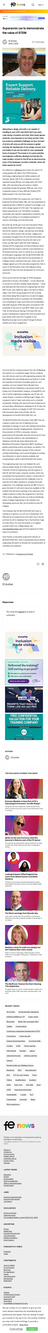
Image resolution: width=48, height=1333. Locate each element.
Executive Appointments (13, 1197)
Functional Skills (35, 1041)
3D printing (11, 1012)
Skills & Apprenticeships (13, 1183)
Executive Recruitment (12, 1199)
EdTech (6, 1177)
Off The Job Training (21, 1075)
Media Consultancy (11, 1238)
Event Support (9, 1240)
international (11, 1051)
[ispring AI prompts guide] (24, 699)
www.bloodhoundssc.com (12, 529)
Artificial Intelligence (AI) (16, 1017)
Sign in (40, 5)
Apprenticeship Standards (28, 1012)
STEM (9, 1090)
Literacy (10, 1060)
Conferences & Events (12, 1294)
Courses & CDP (9, 1297)
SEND (9, 1085)
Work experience (13, 1104)
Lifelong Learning (30, 1055)
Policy (34, 1075)
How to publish (9, 1265)
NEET (20, 1070)
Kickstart (22, 1051)
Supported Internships (22, 1090)
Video (6, 1254)
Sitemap (7, 1163)
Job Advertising (9, 1236)
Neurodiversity (30, 1070)
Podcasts (7, 1252)
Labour (32, 1051)
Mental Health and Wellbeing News (20, 1065)
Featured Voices (10, 1215)
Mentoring (10, 1070)
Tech (31, 1094)
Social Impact (9, 1185)
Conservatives (21, 1026)
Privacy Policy (9, 1161)
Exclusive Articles (10, 1213)
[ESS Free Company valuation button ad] (24, 727)
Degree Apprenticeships (16, 1041)
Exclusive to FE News (24, 554)
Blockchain (11, 1021)
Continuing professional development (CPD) (23, 1031)
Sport (39, 1085)
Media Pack (8, 1231)
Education (7, 1175)
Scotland (32, 1080)
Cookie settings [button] (16, 1329)
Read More (23, 1325)
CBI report (18, 170)
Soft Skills (29, 1085)
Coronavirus (11, 1036)
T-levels (23, 1094)
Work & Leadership (11, 1181)
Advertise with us (10, 1158)
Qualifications (20, 1080)
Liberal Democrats (14, 1055)
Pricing (6, 1229)
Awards (6, 1292)
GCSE (18, 1046)
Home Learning (29, 1046)
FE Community (9, 1154)
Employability (9, 1179)
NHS (8, 1075)
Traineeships (11, 1099)
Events (6, 1274)
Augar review (33, 1017)
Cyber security (25, 1036)
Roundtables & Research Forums (16, 1303)
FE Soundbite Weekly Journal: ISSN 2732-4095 (21, 1217)
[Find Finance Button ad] (24, 672)
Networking (8, 1299)
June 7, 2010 (13, 43)
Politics (9, 1080)
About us (7, 1150)
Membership (8, 1279)
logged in (22, 611)
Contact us (8, 1152)
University (23, 1099)
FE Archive (12, 41)
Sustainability (12, 1094)
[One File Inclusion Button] (24, 355)
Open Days (8, 1301)
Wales (33, 1099)
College (9, 1026)
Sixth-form (18, 1085)
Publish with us (9, 1156)
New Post (7, 1270)
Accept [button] (32, 1329)
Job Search (8, 1201)
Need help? (8, 1281)
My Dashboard (9, 1272)
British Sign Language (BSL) (28, 1021)
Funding (10, 1046)
